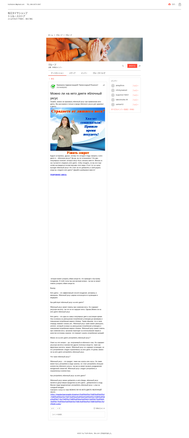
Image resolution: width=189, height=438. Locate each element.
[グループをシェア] (139, 66)
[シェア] (104, 85)
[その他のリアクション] (58, 408)
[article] (77, 251)
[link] (57, 73)
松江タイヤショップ (17, 13)
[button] (180, 4)
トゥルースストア (16, 16)
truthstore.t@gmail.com (16, 4)
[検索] (123, 66)
